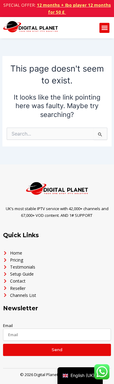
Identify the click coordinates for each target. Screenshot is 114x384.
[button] (104, 28)
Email (8, 325)
